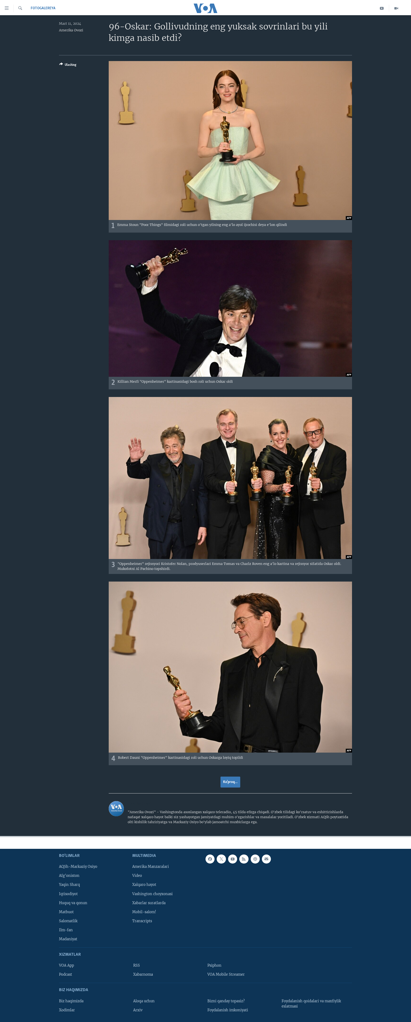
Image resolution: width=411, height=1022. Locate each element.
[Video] (396, 8)
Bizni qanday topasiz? (226, 1001)
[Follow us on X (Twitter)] (221, 859)
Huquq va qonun (73, 903)
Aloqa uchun (144, 1001)
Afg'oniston (69, 876)
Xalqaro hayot (144, 885)
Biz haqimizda (71, 1001)
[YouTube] (382, 8)
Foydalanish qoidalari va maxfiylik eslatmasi (311, 1003)
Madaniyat (68, 939)
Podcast (65, 974)
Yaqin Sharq (69, 885)
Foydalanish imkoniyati (227, 1010)
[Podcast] (255, 859)
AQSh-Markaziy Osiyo (78, 866)
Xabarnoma (143, 974)
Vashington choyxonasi (152, 894)
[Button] (67, 65)
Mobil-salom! (144, 912)
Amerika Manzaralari (150, 866)
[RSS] (243, 859)
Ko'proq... (230, 782)
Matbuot (66, 912)
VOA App (66, 965)
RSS (136, 965)
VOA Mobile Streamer (226, 974)
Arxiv (137, 1010)
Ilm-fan (66, 930)
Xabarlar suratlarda (149, 903)
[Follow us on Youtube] (232, 859)
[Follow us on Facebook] (210, 859)
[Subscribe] (266, 859)
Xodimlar (67, 1010)
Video (137, 876)
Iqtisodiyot (68, 894)
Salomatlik (68, 921)
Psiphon (214, 965)
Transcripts (142, 921)
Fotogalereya (43, 8)
